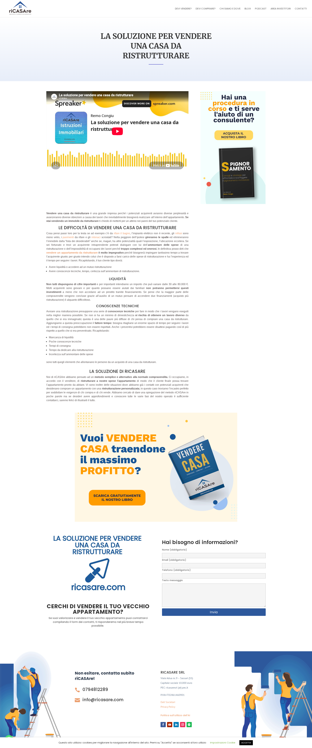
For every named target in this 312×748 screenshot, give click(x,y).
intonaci (96, 237)
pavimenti (68, 237)
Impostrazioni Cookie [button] (222, 742)
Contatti (301, 8)
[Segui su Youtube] (169, 724)
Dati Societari (168, 702)
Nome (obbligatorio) (174, 549)
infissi (178, 233)
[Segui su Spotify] (189, 724)
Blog (248, 8)
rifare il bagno (122, 233)
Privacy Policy (168, 706)
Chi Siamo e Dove (230, 8)
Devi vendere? (183, 8)
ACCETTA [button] (246, 742)
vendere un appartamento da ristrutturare (72, 252)
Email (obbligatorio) (174, 560)
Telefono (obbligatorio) (176, 570)
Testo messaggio (172, 580)
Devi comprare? (205, 8)
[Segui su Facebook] (163, 724)
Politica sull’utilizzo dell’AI (175, 715)
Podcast (260, 8)
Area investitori (281, 8)
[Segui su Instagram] (182, 724)
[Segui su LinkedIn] (176, 724)
